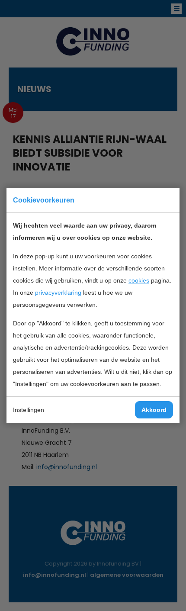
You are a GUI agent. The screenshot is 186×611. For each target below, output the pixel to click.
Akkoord (154, 409)
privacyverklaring (58, 292)
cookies (138, 280)
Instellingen (28, 409)
